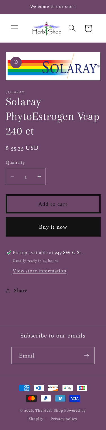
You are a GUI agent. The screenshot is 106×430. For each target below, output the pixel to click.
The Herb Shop (49, 410)
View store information (39, 270)
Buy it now (53, 226)
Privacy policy (64, 418)
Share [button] (20, 290)
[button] (15, 28)
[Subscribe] (86, 355)
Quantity (15, 162)
